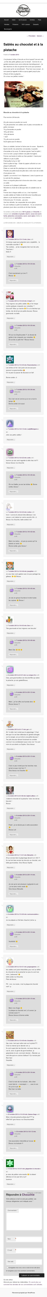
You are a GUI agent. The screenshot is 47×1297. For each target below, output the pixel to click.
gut (27, 729)
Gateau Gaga (32, 1114)
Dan (28, 625)
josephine (30, 571)
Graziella (30, 1040)
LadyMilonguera (32, 429)
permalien (18, 218)
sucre (25, 216)
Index (13, 20)
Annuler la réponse (34, 1193)
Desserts (36, 24)
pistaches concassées (15, 216)
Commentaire (12, 1210)
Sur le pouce (23, 20)
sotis (28, 458)
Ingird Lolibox (30, 796)
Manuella (30, 855)
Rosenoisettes (32, 365)
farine (5, 216)
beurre (28, 214)
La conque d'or (31, 675)
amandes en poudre (18, 214)
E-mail (12, 1250)
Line (28, 239)
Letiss (29, 512)
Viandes (6, 24)
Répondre (11, 256)
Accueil (6, 20)
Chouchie (36, 212)
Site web (10, 1261)
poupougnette (31, 967)
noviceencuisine (32, 914)
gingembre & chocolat (32, 1169)
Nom (12, 1239)
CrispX (29, 301)
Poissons (15, 24)
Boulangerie (8, 29)
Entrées (32, 20)
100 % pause (26, 24)
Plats (39, 20)
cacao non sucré (36, 214)
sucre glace (31, 216)
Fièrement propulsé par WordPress (23, 1293)
